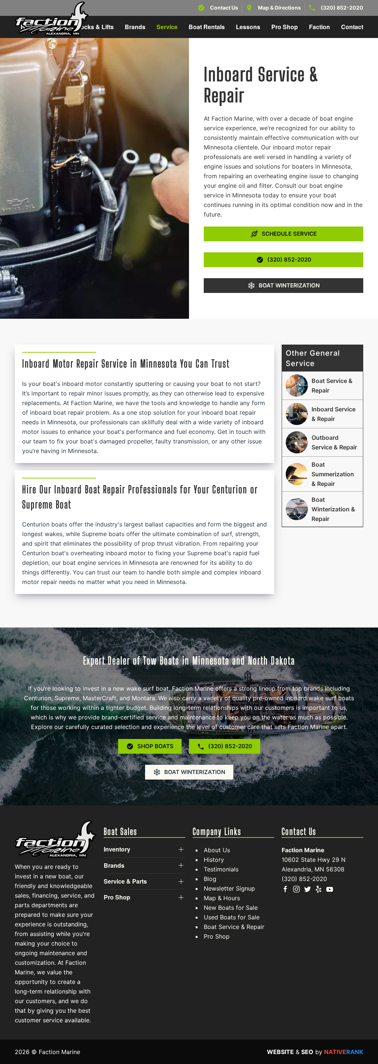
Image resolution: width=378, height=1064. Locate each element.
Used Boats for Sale (232, 917)
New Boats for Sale (231, 907)
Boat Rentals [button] (207, 27)
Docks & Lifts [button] (95, 27)
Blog (210, 878)
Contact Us (224, 7)
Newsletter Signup (229, 888)
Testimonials (221, 869)
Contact (352, 27)
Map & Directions (279, 7)
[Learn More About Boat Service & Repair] (322, 386)
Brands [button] (135, 27)
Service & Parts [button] (125, 881)
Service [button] (167, 27)
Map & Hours (222, 898)
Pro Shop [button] (284, 27)
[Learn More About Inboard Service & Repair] (322, 414)
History (214, 859)
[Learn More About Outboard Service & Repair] (322, 442)
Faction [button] (319, 27)
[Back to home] (52, 18)
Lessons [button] (248, 27)
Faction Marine (303, 850)
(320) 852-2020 (342, 7)
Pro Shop (217, 936)
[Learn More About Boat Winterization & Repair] (322, 509)
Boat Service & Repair (234, 926)
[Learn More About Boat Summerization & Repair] (322, 474)
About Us (217, 850)
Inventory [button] (117, 849)
